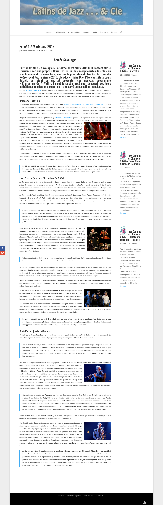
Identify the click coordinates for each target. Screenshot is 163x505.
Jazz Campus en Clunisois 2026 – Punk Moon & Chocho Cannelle (130, 160)
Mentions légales (74, 496)
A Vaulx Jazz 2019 (33, 91)
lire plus (123, 137)
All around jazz (74, 32)
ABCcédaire (60, 32)
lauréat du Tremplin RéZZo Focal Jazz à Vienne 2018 (84, 105)
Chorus (86, 32)
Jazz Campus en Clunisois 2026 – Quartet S (130, 68)
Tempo (114, 32)
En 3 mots (104, 32)
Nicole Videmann (28, 51)
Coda (94, 32)
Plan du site (88, 496)
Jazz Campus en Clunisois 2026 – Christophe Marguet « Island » (130, 235)
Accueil (49, 32)
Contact (100, 496)
